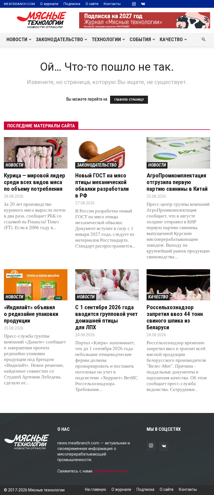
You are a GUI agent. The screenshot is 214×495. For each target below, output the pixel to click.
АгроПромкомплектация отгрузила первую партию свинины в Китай (177, 182)
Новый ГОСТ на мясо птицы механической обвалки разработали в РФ (102, 185)
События (140, 39)
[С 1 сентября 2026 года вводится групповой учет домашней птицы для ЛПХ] (107, 285)
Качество (171, 39)
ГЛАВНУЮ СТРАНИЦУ (129, 100)
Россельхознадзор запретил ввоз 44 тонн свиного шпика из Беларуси (175, 317)
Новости (16, 39)
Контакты (112, 4)
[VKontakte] (143, 4)
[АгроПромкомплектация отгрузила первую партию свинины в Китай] (178, 153)
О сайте (92, 4)
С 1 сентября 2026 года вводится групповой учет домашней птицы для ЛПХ (106, 317)
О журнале (49, 4)
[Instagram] (134, 4)
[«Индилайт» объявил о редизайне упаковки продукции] (35, 285)
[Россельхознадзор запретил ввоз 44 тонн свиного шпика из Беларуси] (178, 285)
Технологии (106, 39)
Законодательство (59, 39)
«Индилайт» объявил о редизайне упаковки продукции (31, 314)
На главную (95, 489)
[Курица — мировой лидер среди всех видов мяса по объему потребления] (35, 153)
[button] (203, 39)
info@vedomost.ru (111, 471)
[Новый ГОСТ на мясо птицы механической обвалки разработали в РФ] (107, 153)
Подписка (72, 4)
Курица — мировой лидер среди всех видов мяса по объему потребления (34, 182)
